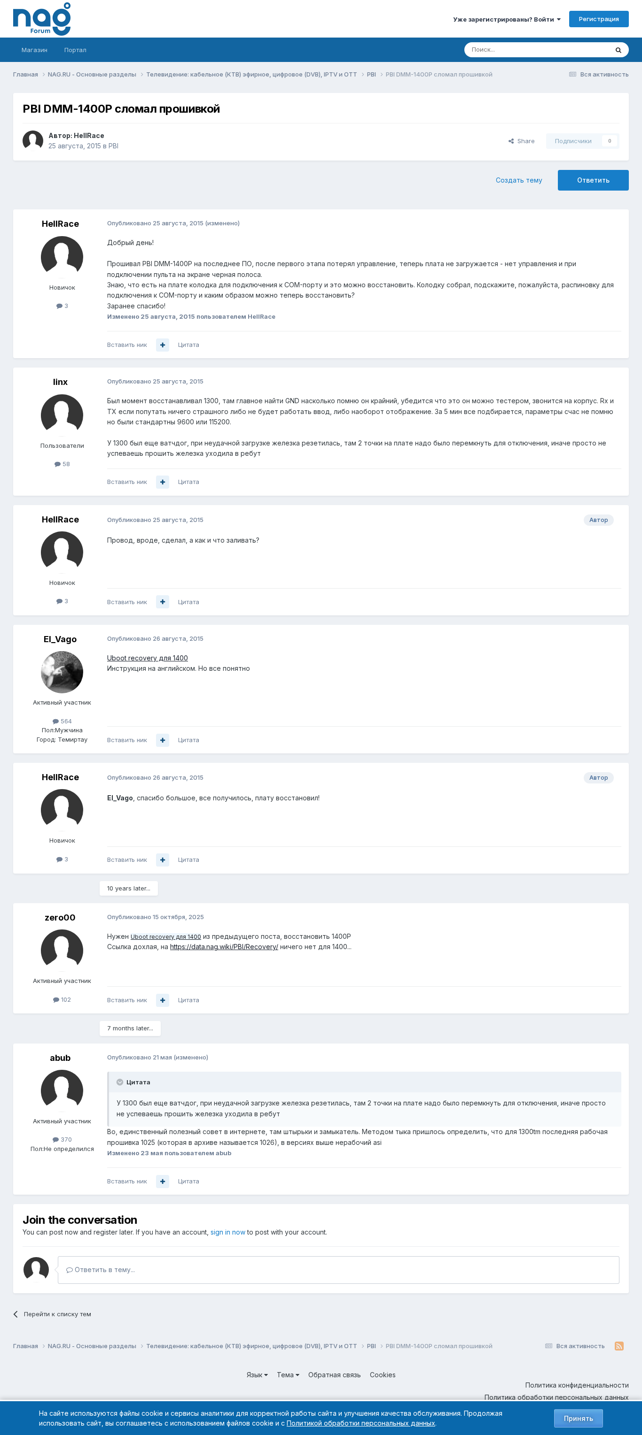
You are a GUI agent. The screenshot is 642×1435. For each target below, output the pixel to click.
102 (65, 999)
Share (524, 141)
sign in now (228, 1232)
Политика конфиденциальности (577, 1385)
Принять (578, 1418)
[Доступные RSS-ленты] (619, 1346)
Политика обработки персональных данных (557, 1397)
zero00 (60, 917)
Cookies (383, 1375)
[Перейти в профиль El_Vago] (62, 672)
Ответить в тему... (104, 1270)
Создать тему (519, 180)
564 (65, 721)
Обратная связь (334, 1375)
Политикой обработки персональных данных (361, 1423)
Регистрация (599, 19)
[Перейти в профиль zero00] (62, 950)
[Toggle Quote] (121, 1082)
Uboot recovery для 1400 (147, 658)
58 (65, 464)
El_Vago (60, 639)
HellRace (89, 135)
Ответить (593, 180)
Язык (255, 1375)
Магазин (34, 50)
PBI (113, 146)
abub (60, 1058)
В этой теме (578, 49)
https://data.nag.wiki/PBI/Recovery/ (224, 947)
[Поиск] (618, 49)
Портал (75, 50)
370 (65, 1139)
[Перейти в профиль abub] (62, 1091)
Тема (286, 1375)
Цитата (188, 344)
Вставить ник (127, 344)
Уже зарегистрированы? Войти (505, 19)
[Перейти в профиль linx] (62, 415)
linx (60, 382)
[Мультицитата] (162, 345)
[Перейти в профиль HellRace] (33, 140)
